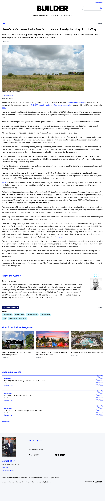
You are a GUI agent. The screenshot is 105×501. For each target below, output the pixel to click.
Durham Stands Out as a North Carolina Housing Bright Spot (16, 354)
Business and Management (17, 318)
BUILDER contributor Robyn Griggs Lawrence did (51, 105)
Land (3, 23)
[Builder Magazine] (52, 8)
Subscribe (5, 467)
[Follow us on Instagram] (41, 440)
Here (4, 182)
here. (4, 108)
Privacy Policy (30, 482)
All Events (6, 421)
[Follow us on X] (33, 440)
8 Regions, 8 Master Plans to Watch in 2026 (87, 352)
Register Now (8, 385)
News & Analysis (40, 15)
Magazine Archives (8, 470)
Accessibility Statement (44, 482)
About (4, 482)
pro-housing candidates (76, 102)
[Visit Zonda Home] (94, 481)
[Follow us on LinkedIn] (30, 440)
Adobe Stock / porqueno (11, 92)
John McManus (8, 95)
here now (60, 237)
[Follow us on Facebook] (37, 440)
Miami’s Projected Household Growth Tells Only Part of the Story (51, 354)
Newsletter (99, 2)
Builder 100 (55, 15)
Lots (4, 318)
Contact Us (19, 482)
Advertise (11, 482)
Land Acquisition (32, 314)
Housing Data (19, 314)
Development (7, 314)
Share (100, 23)
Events (67, 15)
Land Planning (45, 314)
